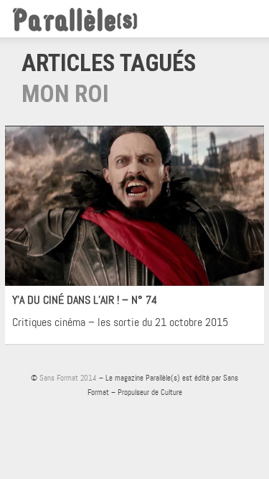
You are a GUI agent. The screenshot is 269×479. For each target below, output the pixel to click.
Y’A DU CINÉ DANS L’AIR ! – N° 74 (84, 299)
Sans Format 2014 (68, 378)
